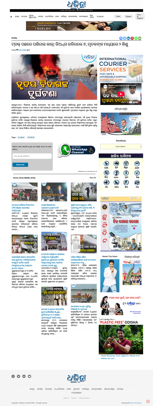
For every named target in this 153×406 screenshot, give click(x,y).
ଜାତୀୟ (40, 16)
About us (66, 398)
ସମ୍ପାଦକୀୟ (72, 16)
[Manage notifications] (148, 401)
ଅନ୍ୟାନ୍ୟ (100, 16)
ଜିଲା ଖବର (92, 16)
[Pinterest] (132, 38)
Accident (21, 137)
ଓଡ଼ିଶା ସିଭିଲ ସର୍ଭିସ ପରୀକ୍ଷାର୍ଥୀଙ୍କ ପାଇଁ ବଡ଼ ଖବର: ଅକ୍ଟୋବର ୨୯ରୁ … (83, 260)
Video (118, 16)
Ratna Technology (136, 403)
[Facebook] (121, 38)
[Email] (139, 38)
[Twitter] (124, 38)
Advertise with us (84, 398)
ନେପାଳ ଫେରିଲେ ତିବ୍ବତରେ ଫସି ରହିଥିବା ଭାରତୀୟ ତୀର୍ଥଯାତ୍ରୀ (23, 208)
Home (15, 178)
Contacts (73, 398)
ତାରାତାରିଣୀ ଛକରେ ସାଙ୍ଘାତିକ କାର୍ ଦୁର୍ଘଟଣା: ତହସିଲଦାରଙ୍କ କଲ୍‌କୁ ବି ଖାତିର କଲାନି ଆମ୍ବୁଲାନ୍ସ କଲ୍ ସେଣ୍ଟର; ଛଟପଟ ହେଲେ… (24, 262)
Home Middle (24, 178)
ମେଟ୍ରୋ (24, 16)
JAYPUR (30, 137)
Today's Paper (82, 10)
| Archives (90, 10)
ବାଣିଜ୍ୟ (64, 16)
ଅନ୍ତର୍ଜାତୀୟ (49, 16)
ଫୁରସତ (76, 389)
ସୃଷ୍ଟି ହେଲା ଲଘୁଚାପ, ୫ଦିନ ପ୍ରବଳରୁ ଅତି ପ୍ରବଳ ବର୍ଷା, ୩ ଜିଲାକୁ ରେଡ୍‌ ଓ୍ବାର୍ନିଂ (83, 208)
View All (93, 178)
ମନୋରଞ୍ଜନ (83, 16)
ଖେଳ (57, 16)
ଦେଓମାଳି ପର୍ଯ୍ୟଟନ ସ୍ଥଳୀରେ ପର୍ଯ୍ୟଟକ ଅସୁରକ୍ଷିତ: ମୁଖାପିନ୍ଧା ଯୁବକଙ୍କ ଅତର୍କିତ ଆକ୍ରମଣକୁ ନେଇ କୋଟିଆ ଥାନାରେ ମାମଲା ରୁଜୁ (52, 260)
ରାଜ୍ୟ (17, 16)
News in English (140, 16)
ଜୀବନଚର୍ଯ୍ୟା (109, 389)
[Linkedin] (128, 38)
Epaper (128, 16)
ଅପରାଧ (120, 389)
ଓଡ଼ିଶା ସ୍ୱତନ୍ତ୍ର (32, 16)
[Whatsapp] (136, 38)
